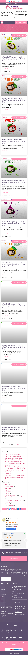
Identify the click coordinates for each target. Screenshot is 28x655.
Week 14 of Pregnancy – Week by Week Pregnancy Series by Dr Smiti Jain (13, 100)
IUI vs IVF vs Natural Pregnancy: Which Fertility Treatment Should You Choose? (15, 463)
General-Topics (9, 486)
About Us (3, 589)
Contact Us (3, 594)
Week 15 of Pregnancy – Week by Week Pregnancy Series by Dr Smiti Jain (13, 59)
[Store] (20, 1)
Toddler (7, 503)
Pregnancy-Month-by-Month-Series (14, 497)
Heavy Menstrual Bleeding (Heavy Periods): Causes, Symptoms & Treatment (14, 471)
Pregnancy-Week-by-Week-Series (14, 500)
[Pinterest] (11, 1)
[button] (2, 22)
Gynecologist (12, 625)
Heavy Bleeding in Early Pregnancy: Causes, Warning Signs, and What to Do (15, 477)
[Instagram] (14, 1)
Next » (18, 444)
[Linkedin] (16, 1)
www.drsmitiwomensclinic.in (14, 643)
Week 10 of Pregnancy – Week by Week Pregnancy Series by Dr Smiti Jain (13, 265)
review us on (10, 528)
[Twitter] (9, 1)
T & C (2, 596)
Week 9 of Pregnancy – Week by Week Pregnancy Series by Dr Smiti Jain (13, 306)
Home (2, 587)
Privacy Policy (4, 599)
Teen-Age (7, 502)
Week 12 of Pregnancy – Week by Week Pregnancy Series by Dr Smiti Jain (13, 182)
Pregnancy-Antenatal (10, 495)
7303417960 (16, 554)
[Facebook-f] (7, 1)
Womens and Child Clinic (21, 11)
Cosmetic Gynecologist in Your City (12, 631)
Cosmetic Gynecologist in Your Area (12, 638)
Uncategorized (9, 505)
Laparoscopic (8, 490)
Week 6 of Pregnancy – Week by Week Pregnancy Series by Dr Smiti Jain (13, 429)
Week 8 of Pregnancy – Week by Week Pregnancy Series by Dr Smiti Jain (13, 347)
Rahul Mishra (11, 534)
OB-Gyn (7, 493)
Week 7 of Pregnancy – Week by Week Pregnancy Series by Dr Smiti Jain (13, 388)
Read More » (5, 68)
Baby (6, 485)
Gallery (3, 591)
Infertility (7, 488)
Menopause (8, 491)
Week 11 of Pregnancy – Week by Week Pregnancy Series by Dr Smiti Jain (13, 224)
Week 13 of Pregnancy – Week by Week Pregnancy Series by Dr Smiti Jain (13, 141)
